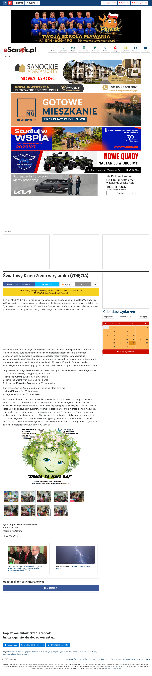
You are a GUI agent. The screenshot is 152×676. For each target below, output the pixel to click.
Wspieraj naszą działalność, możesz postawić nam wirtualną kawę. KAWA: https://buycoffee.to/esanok (52, 291)
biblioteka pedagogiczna (23, 652)
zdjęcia (13, 654)
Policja (115, 51)
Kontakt (147, 659)
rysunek (62, 652)
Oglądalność (116, 659)
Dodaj (53, 51)
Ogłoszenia (63, 51)
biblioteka (10, 652)
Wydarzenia (126, 51)
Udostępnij (52, 588)
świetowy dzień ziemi (73, 652)
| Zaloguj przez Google (58, 645)
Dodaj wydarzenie (140, 3)
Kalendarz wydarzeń (118, 312)
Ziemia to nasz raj (23, 654)
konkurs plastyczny (45, 652)
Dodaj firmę (125, 3)
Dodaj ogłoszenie (110, 3)
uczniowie (6, 654)
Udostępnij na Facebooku (20, 284)
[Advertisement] (76, 212)
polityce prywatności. (114, 668)
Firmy (105, 51)
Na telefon (95, 51)
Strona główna (72, 659)
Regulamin (105, 659)
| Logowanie (11, 645)
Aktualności (32, 3)
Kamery (145, 51)
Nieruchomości (84, 51)
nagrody (56, 652)
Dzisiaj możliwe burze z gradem (73, 567)
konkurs (35, 652)
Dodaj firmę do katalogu (90, 659)
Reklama (19, 3)
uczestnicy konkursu (89, 652)
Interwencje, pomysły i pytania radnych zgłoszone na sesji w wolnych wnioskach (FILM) (25, 568)
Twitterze (48, 284)
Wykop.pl (68, 284)
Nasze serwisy (137, 659)
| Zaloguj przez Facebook (33, 645)
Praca (73, 51)
